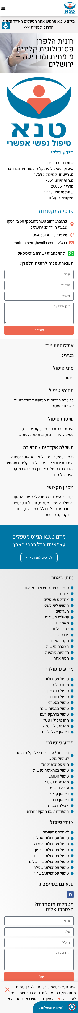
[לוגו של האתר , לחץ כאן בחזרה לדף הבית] (70, 8)
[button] (3, 8)
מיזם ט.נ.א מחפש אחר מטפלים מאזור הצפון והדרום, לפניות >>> (39, 24)
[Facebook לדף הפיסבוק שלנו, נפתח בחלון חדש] (70, 894)
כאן (59, 999)
